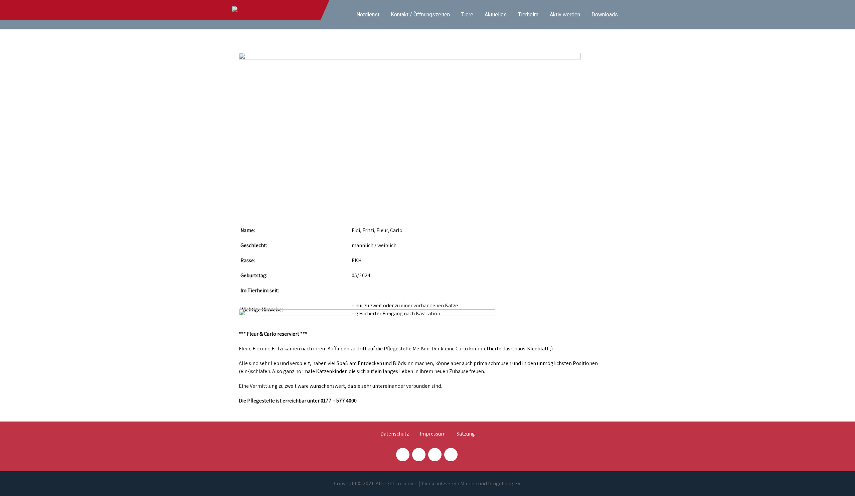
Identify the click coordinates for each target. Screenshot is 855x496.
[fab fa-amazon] (451, 454)
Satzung (466, 434)
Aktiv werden (565, 14)
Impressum (433, 434)
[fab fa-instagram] (418, 454)
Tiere (467, 14)
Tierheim (528, 14)
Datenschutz (394, 434)
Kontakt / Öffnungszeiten (420, 14)
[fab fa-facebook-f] (402, 454)
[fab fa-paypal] (435, 454)
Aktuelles (496, 14)
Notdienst (367, 14)
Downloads (604, 14)
